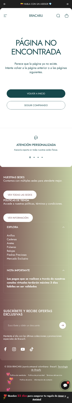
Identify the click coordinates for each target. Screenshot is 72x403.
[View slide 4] (42, 157)
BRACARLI (36, 16)
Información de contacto (43, 380)
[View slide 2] (34, 157)
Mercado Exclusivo (17, 259)
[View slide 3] (38, 157)
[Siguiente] (67, 4)
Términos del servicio (54, 375)
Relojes (11, 251)
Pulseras (11, 247)
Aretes (10, 243)
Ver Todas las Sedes (20, 194)
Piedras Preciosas (16, 255)
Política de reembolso (18, 375)
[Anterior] (4, 4)
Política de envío (26, 380)
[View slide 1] (30, 157)
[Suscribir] (62, 325)
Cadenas (12, 239)
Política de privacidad (36, 375)
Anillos (11, 235)
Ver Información (18, 217)
